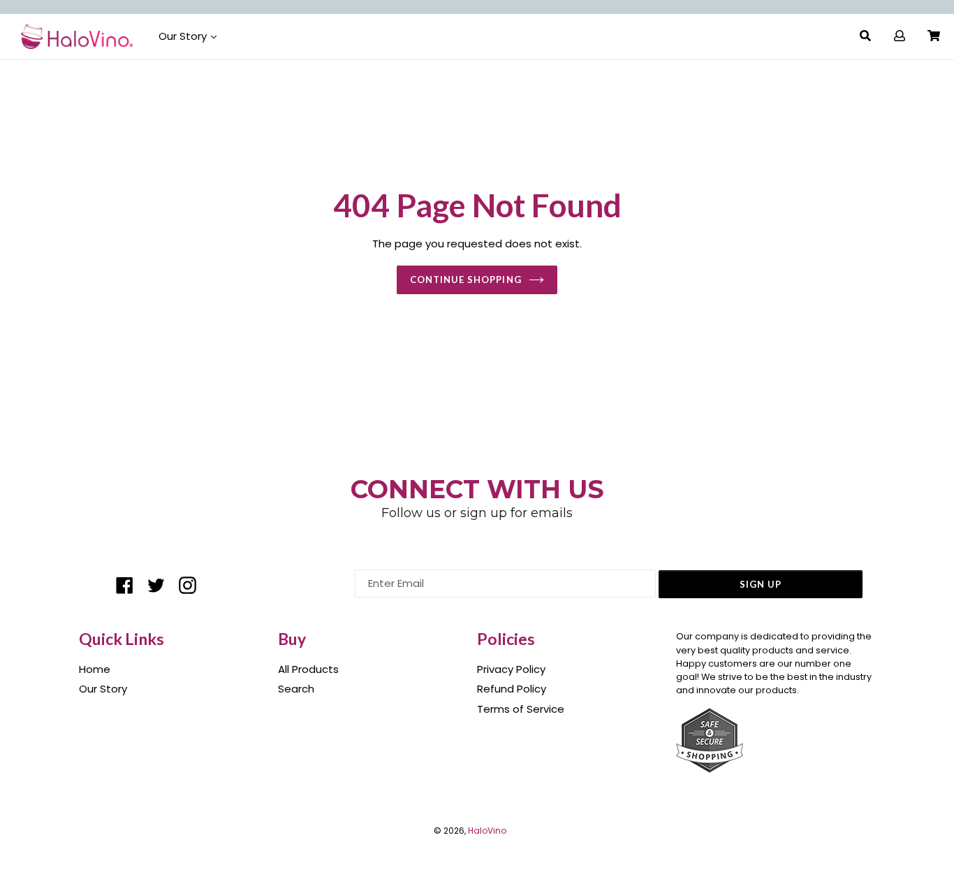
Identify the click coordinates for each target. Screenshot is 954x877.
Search (296, 688)
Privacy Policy (511, 669)
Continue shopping (466, 279)
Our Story (184, 36)
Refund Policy (511, 688)
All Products (308, 669)
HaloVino (487, 830)
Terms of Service (520, 709)
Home (94, 669)
